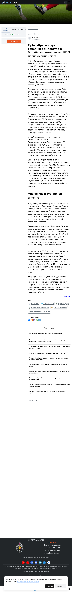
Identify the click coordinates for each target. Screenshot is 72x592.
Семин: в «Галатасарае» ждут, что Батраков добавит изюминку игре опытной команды (46, 334)
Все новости (6, 29)
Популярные (22, 29)
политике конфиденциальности (28, 581)
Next (25, 35)
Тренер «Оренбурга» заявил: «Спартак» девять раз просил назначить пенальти (48, 359)
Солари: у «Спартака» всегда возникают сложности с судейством (47, 392)
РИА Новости (36, 38)
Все (6, 35)
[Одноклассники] (32, 320)
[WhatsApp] (37, 320)
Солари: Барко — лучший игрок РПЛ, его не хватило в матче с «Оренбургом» (49, 385)
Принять (50, 586)
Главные (13, 29)
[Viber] (34, 320)
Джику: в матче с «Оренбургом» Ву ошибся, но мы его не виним (48, 365)
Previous (3, 35)
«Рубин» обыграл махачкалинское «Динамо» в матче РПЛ (48, 353)
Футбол (36, 34)
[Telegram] (39, 320)
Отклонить (60, 586)
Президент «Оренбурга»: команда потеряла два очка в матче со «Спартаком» (49, 379)
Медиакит (52, 542)
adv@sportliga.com (52, 550)
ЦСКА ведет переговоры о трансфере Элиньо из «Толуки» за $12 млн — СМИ (49, 347)
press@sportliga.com (52, 553)
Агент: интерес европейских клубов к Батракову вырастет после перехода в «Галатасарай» (49, 340)
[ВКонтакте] (29, 320)
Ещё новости (14, 41)
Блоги (30, 34)
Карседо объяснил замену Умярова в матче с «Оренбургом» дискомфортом (49, 372)
